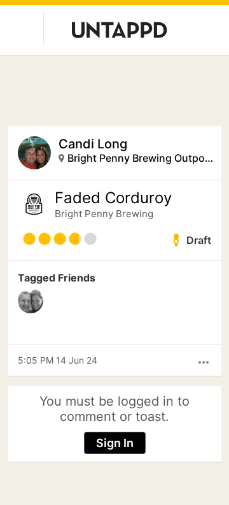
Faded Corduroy (113, 198)
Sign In (115, 443)
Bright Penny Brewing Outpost (140, 158)
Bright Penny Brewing (104, 214)
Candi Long (93, 144)
